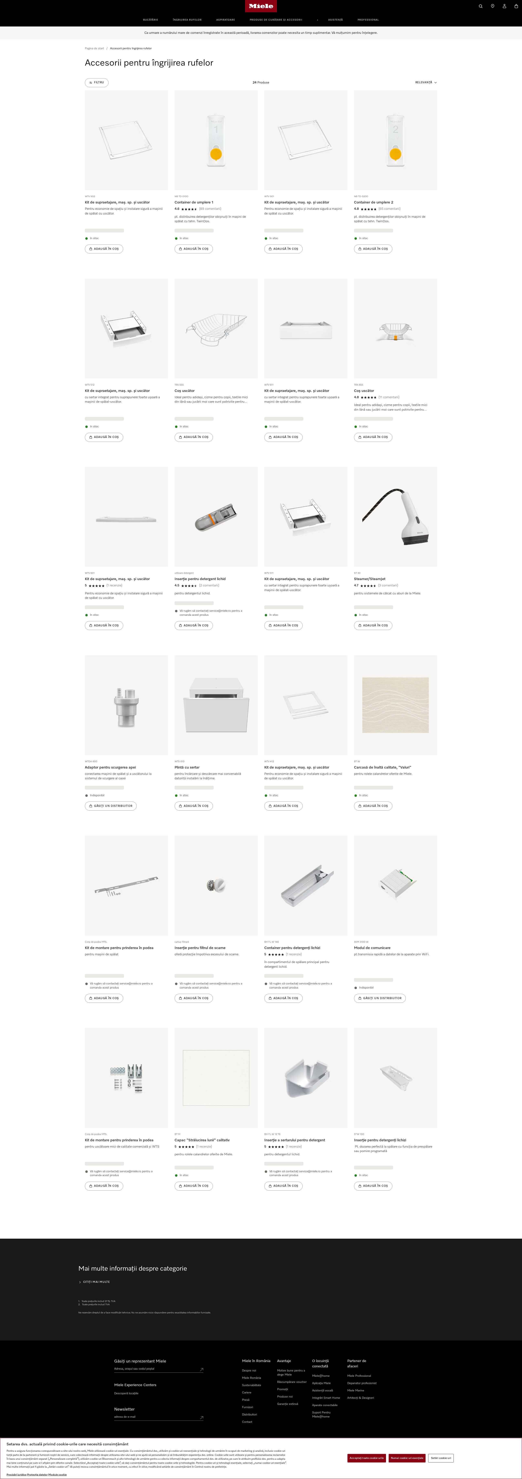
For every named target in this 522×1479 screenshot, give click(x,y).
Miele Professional (359, 1376)
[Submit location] (201, 1369)
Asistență (335, 20)
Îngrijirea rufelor (187, 20)
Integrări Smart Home (326, 1398)
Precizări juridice (17, 1475)
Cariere (246, 1392)
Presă (245, 1400)
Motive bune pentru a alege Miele (291, 1372)
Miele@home (321, 1376)
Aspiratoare (225, 20)
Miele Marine (355, 1390)
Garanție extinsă (287, 1404)
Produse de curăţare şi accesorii (276, 20)
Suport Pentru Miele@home (321, 1414)
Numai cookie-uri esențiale (407, 1458)
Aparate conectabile (325, 1405)
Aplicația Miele (321, 1383)
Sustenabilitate (251, 1385)
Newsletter (124, 1409)
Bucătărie (150, 20)
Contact (247, 1422)
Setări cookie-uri (441, 1458)
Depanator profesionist (362, 1383)
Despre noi (249, 1370)
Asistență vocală (322, 1390)
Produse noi (285, 1396)
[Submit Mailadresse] (201, 1417)
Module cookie (57, 1475)
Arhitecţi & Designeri (360, 1398)
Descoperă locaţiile (126, 1393)
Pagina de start (94, 48)
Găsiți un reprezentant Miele (140, 1361)
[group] (126, 178)
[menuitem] (153, 19)
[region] (261, 1458)
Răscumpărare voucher (292, 1382)
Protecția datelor (37, 1475)
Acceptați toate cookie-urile (367, 1458)
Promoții (282, 1389)
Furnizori (247, 1407)
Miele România (251, 1378)
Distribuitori (249, 1414)
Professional (368, 20)
